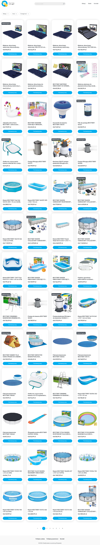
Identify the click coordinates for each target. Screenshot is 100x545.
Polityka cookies (40, 539)
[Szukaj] (64, 3)
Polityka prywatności (52, 539)
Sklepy (4, 13)
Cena (13, 13)
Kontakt (62, 539)
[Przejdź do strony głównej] (9, 4)
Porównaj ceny (12, 54)
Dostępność (23, 13)
